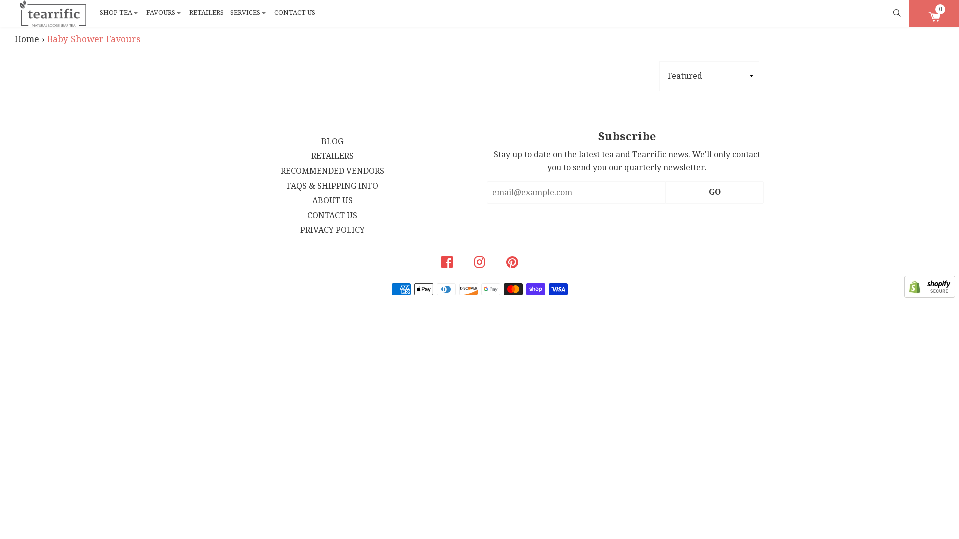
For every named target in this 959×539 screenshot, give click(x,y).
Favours (160, 12)
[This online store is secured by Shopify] (929, 295)
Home (27, 39)
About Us (332, 200)
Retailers (206, 12)
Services (245, 12)
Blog (332, 141)
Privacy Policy (332, 230)
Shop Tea (116, 12)
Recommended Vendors (332, 171)
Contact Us (294, 12)
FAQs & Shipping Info (332, 186)
